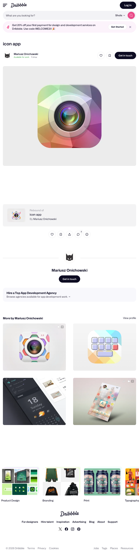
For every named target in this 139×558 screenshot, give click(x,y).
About (101, 521)
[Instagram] (72, 529)
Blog (91, 521)
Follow (34, 57)
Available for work (21, 57)
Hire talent (47, 521)
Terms (31, 548)
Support (112, 521)
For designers (30, 521)
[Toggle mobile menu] (5, 5)
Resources (127, 548)
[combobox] (58, 15)
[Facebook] (66, 529)
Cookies (54, 548)
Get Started (117, 26)
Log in (128, 5)
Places (114, 548)
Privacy (42, 548)
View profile (129, 317)
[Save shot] (109, 55)
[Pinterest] (78, 529)
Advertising (79, 521)
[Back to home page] (19, 5)
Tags (104, 548)
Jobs (96, 548)
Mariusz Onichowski (26, 53)
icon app (35, 214)
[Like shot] (101, 55)
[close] (130, 27)
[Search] (131, 15)
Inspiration (63, 521)
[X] (60, 529)
